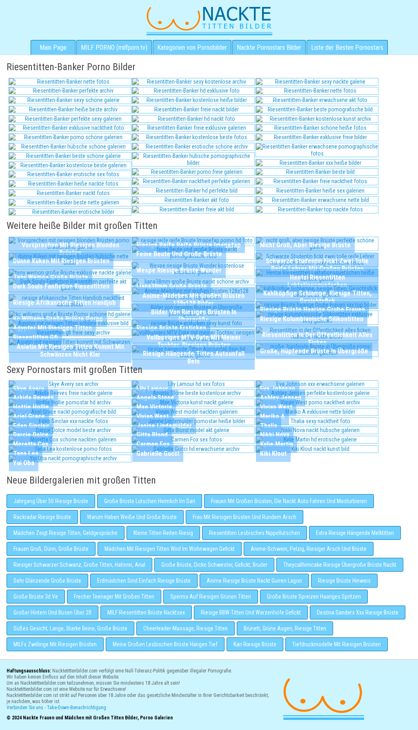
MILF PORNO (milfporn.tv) (114, 47)
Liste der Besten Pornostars (347, 47)
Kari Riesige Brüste (254, 644)
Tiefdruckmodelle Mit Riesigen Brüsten (336, 644)
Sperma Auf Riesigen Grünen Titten (210, 596)
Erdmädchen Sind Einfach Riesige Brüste (144, 580)
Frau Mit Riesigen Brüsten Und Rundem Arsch (244, 517)
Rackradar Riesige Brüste (42, 517)
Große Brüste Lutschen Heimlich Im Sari (149, 501)
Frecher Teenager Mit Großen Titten (114, 596)
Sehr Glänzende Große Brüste (47, 580)
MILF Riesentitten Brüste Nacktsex (146, 612)
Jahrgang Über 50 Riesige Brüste (50, 501)
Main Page (53, 47)
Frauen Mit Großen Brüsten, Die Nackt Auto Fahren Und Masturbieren (289, 501)
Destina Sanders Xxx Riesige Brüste (357, 612)
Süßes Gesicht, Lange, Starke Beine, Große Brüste (70, 628)
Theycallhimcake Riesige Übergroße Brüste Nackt (339, 564)
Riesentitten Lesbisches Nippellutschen (254, 533)
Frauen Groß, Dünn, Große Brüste (51, 549)
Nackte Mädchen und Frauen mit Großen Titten (209, 20)
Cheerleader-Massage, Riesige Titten (185, 628)
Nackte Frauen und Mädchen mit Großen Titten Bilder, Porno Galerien (322, 698)
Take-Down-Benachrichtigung (76, 707)
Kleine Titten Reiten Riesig (163, 533)
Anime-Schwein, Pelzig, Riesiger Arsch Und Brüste (309, 549)
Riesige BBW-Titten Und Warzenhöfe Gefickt (251, 612)
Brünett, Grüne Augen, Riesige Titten (285, 628)
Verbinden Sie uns (25, 707)
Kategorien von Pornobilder (192, 47)
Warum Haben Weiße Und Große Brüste (132, 517)
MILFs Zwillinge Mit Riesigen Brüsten (55, 644)
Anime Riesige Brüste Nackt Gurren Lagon (254, 580)
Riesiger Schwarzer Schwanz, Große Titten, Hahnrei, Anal (79, 564)
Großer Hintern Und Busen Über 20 (52, 612)
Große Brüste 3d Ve (35, 596)
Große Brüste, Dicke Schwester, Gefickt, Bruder (214, 564)
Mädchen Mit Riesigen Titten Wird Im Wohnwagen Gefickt (169, 549)
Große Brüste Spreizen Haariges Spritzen (314, 596)
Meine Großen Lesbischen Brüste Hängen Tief (165, 644)
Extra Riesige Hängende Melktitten (355, 533)
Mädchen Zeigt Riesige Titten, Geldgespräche (65, 533)
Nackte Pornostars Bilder (269, 47)
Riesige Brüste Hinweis (344, 580)
